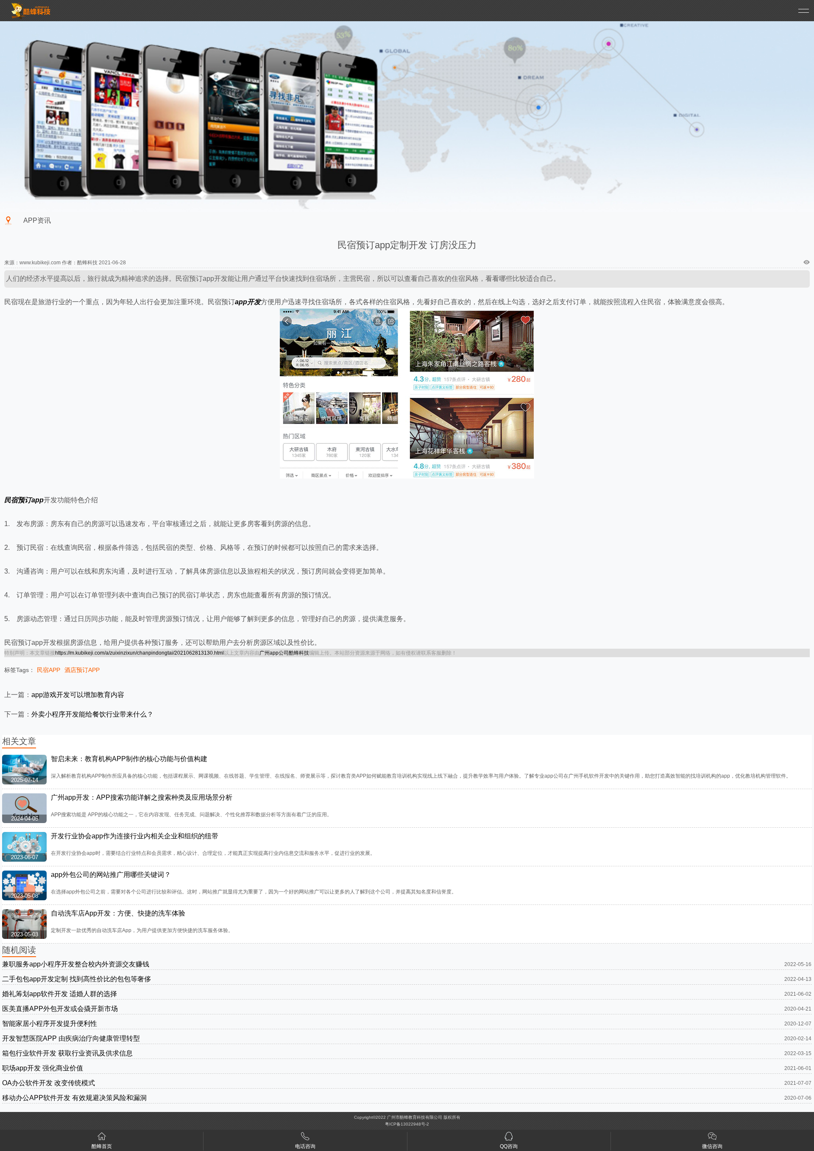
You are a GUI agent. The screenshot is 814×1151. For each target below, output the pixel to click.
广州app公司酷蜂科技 (284, 653)
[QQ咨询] (509, 1138)
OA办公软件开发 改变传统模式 (48, 1083)
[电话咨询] (305, 1138)
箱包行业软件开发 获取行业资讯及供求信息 (67, 1053)
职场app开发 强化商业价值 (42, 1068)
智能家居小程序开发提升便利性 (49, 1023)
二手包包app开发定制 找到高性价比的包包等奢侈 (76, 979)
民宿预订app (24, 500)
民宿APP (48, 670)
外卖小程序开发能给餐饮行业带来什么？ (92, 714)
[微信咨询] (712, 1138)
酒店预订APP (82, 670)
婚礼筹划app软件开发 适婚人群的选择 (59, 993)
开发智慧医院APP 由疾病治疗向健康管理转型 (71, 1038)
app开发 (248, 301)
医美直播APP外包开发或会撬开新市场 (60, 1008)
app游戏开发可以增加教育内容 (77, 694)
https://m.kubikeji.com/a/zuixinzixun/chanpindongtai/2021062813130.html (139, 653)
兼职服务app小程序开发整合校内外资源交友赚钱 (75, 964)
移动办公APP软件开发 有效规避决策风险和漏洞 (74, 1097)
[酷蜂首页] (102, 1138)
